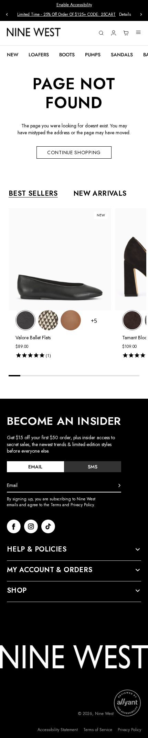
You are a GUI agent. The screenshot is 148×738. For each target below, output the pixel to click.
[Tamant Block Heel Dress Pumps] (132, 320)
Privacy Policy (129, 730)
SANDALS (122, 54)
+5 (94, 321)
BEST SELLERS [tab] (33, 194)
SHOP (17, 591)
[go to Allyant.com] (127, 703)
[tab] (35, 466)
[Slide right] (141, 14)
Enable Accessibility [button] (74, 5)
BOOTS (67, 54)
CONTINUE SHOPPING (74, 152)
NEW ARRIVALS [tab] (100, 194)
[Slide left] (7, 14)
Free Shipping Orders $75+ (79, 14)
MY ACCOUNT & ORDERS (50, 570)
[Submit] (119, 485)
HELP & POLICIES (36, 549)
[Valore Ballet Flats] (25, 320)
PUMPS (93, 54)
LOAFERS (39, 54)
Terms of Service (97, 730)
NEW (12, 54)
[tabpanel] (77, 284)
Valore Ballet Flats (33, 337)
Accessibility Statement (58, 730)
